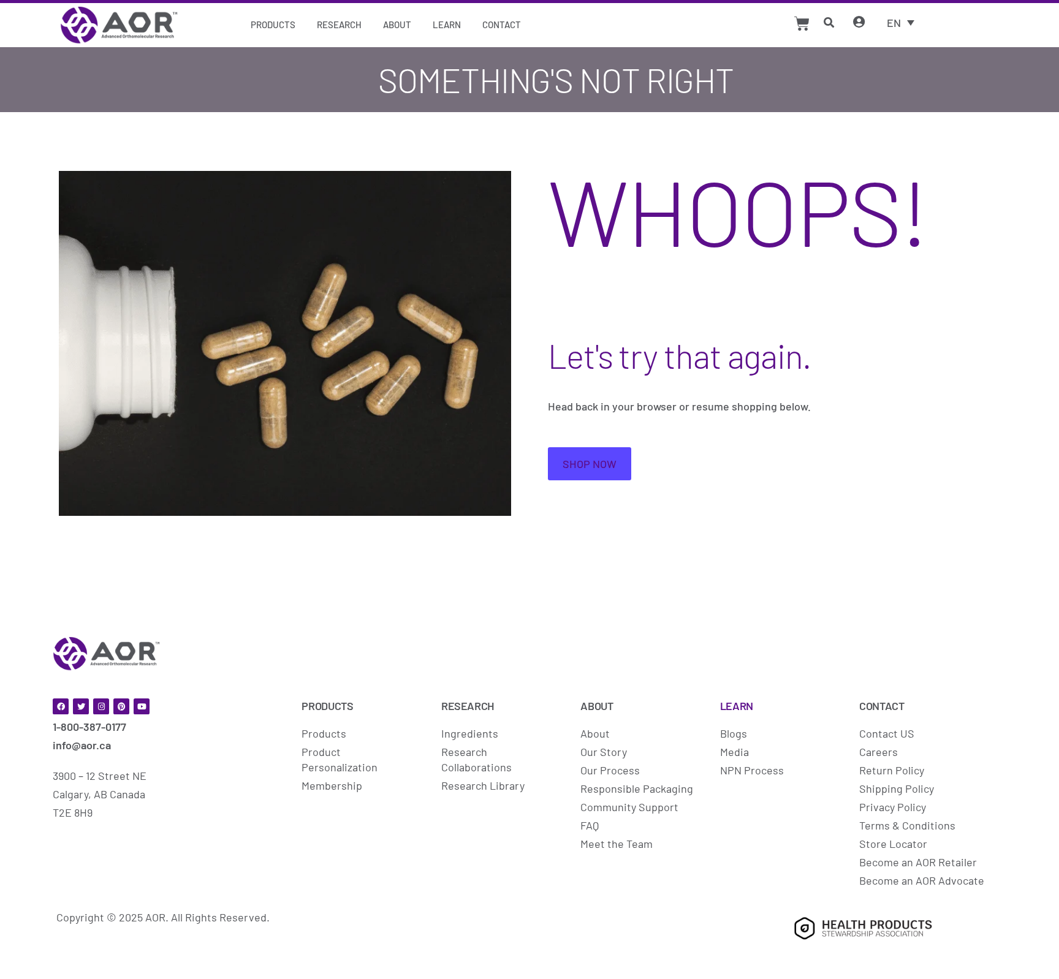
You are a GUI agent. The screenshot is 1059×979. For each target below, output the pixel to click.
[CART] (802, 23)
